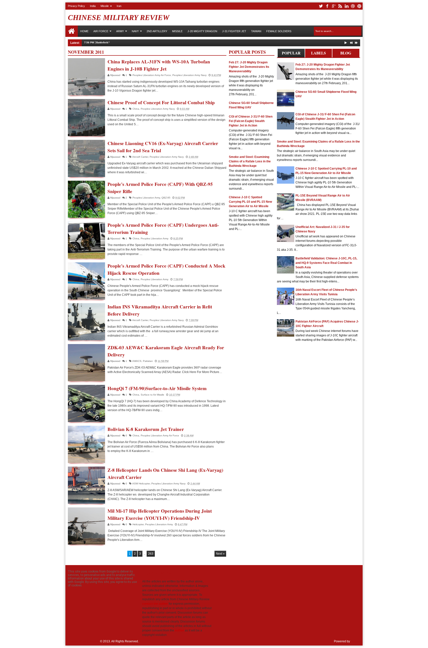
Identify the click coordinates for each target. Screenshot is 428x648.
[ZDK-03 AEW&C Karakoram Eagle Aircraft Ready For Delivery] (86, 362)
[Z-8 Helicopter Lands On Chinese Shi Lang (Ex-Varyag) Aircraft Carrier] (86, 485)
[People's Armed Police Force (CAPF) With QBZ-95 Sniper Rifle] (86, 199)
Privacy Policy (76, 5)
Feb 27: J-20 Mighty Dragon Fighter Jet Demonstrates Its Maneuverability (249, 67)
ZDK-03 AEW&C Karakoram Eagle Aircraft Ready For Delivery (165, 351)
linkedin (346, 6)
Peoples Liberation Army (146, 197)
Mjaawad (115, 75)
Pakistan (148, 361)
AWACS (136, 361)
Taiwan (256, 31)
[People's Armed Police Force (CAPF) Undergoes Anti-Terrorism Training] (86, 240)
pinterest (359, 6)
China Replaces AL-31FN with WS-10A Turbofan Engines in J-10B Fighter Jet (158, 65)
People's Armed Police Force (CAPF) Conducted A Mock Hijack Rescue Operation (166, 269)
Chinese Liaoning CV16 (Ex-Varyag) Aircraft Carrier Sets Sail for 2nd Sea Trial (162, 147)
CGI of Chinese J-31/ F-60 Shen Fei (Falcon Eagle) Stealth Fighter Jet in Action (250, 121)
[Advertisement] (251, 311)
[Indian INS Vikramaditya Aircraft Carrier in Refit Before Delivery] (86, 321)
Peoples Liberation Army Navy (189, 75)
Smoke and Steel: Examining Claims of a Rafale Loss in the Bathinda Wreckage (250, 161)
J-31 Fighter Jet (234, 31)
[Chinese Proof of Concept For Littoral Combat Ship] (86, 117)
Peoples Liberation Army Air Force (152, 75)
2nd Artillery (157, 31)
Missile (105, 5)
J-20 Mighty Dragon (202, 31)
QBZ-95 (165, 197)
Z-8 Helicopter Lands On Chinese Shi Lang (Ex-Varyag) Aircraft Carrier (165, 474)
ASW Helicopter (141, 483)
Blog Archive (346, 53)
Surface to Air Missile (152, 394)
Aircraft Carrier (140, 156)
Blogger (356, 641)
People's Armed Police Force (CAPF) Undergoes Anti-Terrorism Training (163, 229)
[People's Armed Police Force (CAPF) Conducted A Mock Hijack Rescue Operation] (86, 280)
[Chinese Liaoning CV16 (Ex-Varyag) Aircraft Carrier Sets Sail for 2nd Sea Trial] (86, 158)
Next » (220, 553)
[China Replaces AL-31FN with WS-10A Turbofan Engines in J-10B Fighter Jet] (86, 76)
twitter (321, 6)
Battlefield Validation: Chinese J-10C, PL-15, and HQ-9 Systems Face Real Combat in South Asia (326, 263)
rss (340, 6)
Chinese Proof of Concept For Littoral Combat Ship (161, 102)
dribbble (353, 6)
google (333, 6)
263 (150, 553)
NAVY (135, 31)
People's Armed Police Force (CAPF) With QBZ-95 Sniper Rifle (160, 188)
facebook (327, 6)
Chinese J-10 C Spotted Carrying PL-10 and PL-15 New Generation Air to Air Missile (250, 202)
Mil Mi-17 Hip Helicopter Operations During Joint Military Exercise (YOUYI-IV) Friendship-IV (159, 514)
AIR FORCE (100, 31)
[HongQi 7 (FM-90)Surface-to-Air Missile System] (86, 403)
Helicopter (138, 524)
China (136, 108)
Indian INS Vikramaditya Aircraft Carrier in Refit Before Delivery (159, 310)
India (93, 5)
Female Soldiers (278, 31)
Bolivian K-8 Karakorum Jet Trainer (145, 429)
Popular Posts (291, 53)
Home (71, 31)
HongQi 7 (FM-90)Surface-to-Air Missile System (157, 388)
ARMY (120, 31)
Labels (318, 53)
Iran (119, 5)
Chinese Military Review (118, 17)
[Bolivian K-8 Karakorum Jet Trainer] (86, 444)
